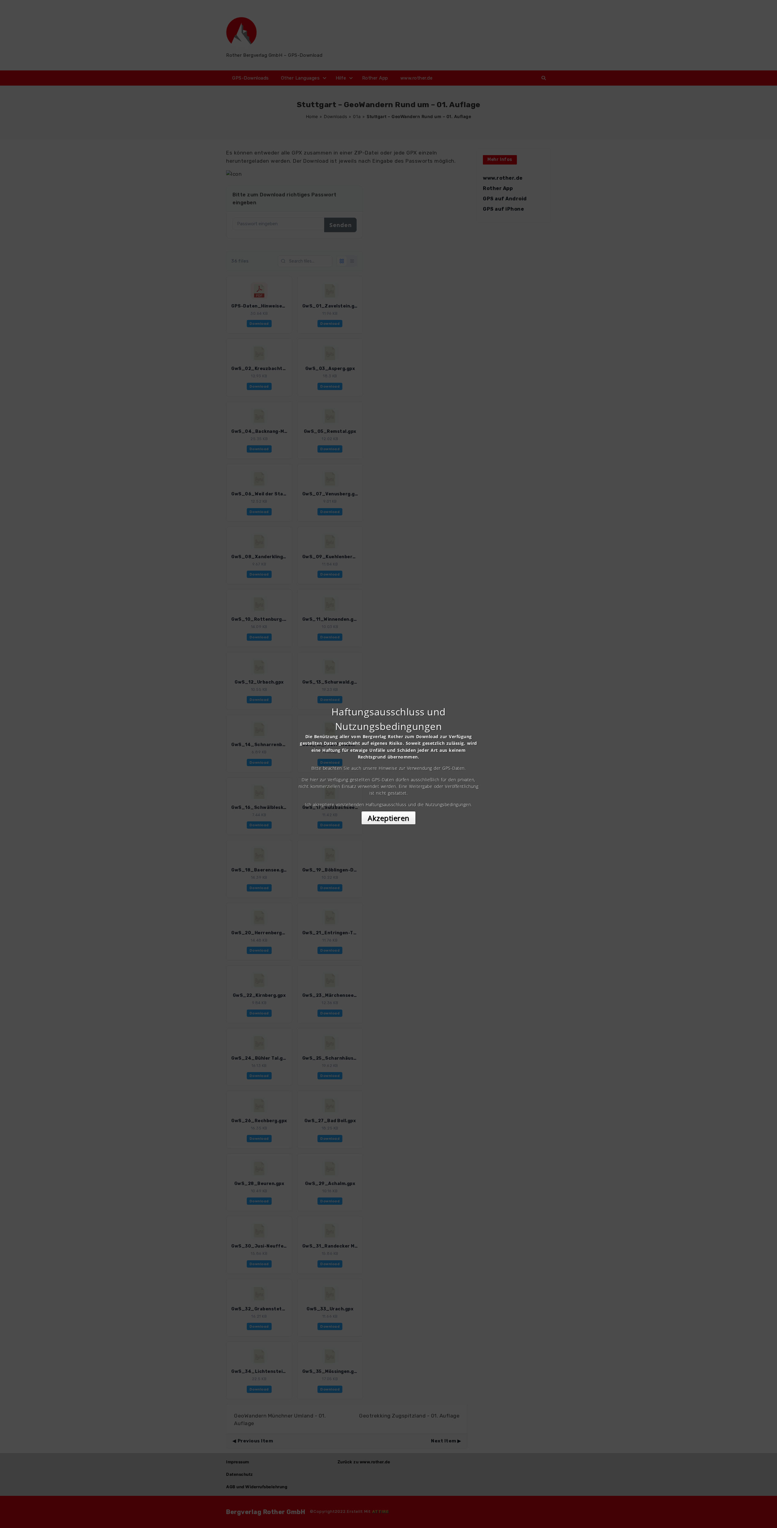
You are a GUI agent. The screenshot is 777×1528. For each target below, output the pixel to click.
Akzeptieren (388, 818)
